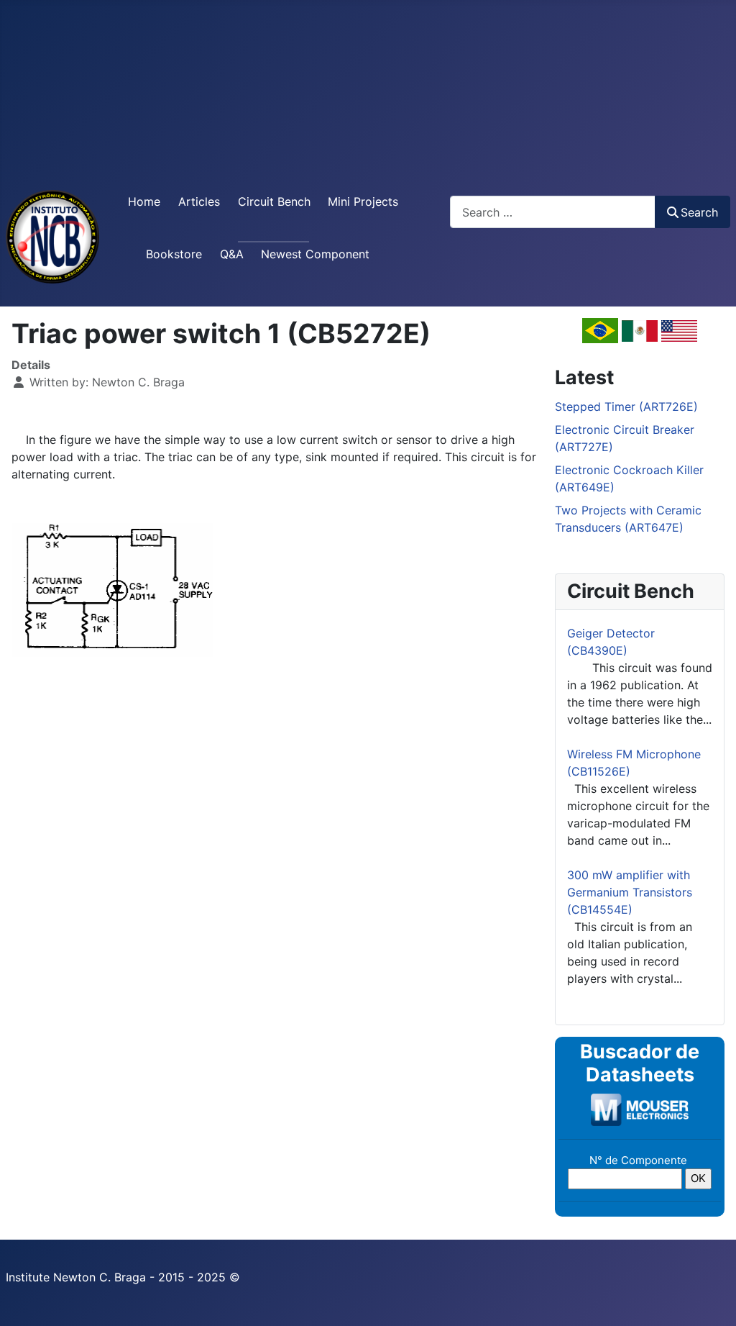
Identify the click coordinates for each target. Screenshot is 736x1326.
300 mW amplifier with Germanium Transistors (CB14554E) (629, 892)
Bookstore (174, 254)
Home (144, 201)
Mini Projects (363, 201)
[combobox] (553, 212)
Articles (199, 201)
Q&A (232, 254)
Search (699, 212)
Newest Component (315, 254)
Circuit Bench (274, 201)
